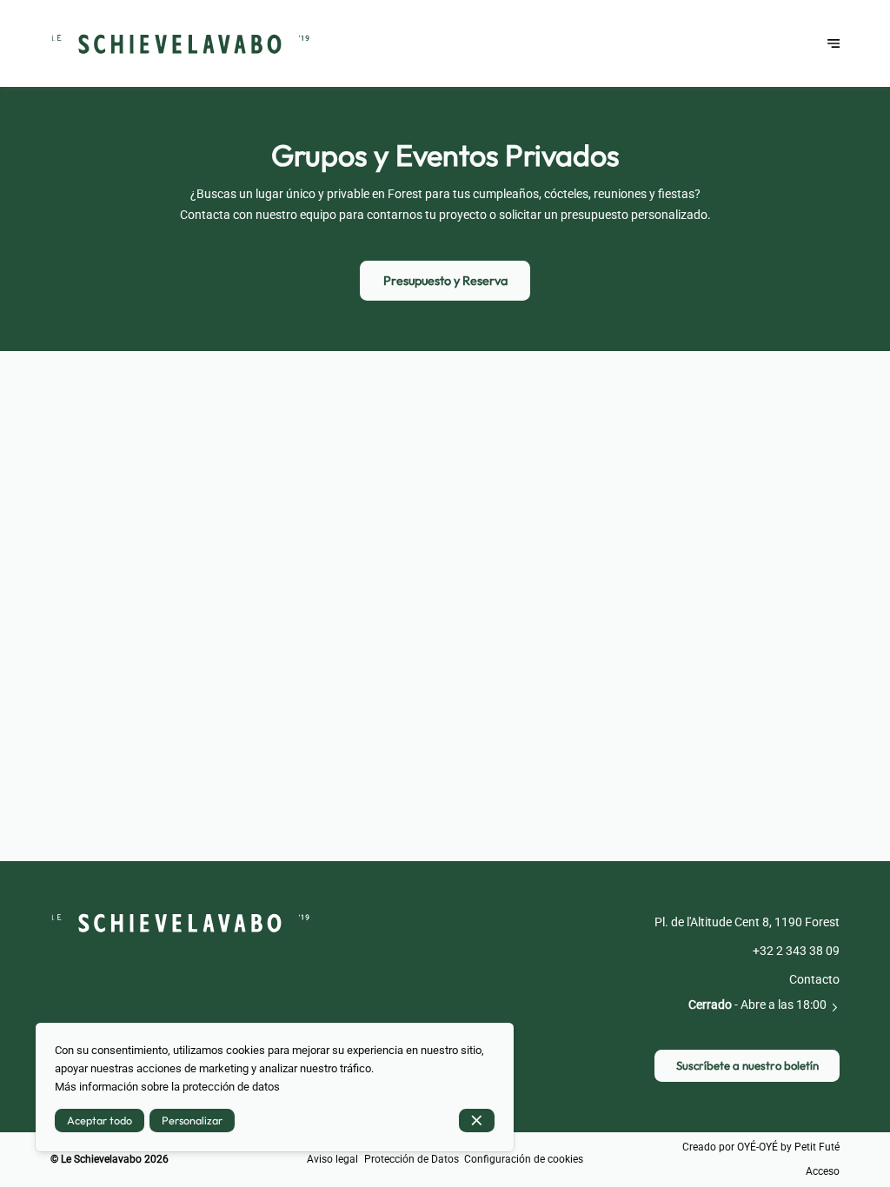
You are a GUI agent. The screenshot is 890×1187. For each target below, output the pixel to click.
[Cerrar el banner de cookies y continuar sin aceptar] (477, 1120)
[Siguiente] (833, 43)
